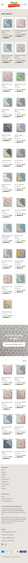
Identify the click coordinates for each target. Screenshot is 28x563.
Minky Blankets (5, 479)
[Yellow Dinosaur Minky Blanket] (20, 77)
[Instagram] (6, 544)
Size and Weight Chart (7, 501)
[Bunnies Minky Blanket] (20, 395)
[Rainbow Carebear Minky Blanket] (20, 253)
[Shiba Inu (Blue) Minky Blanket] (7, 444)
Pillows (3, 477)
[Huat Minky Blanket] (7, 153)
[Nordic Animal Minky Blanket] (20, 102)
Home (3, 470)
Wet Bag (4, 489)
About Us (4, 472)
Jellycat (3, 486)
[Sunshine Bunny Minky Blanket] (7, 395)
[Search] (22, 4)
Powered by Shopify (15, 557)
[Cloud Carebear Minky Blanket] (7, 279)
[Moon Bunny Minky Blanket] (20, 370)
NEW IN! (4, 474)
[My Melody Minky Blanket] (20, 419)
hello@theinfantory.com (11, 532)
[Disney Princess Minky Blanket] (20, 48)
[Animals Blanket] (20, 279)
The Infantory (10, 535)
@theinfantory (10, 538)
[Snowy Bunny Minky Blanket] (7, 419)
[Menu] (2, 4)
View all (24, 361)
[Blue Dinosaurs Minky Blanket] (7, 253)
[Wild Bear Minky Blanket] (20, 128)
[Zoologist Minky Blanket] (7, 102)
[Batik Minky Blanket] (7, 128)
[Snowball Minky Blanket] (20, 202)
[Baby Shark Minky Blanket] (7, 177)
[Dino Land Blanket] (20, 177)
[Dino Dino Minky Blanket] (7, 23)
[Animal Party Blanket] (7, 304)
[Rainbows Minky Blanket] (7, 202)
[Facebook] (2, 544)
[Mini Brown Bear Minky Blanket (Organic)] (7, 48)
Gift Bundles (4, 481)
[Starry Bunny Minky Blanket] (7, 370)
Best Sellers (7, 14)
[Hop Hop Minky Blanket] (20, 23)
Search (3, 496)
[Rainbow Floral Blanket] (20, 444)
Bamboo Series (5, 484)
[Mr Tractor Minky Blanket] (20, 228)
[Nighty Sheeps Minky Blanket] (7, 77)
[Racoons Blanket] (20, 153)
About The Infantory (6, 499)
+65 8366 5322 (10, 541)
